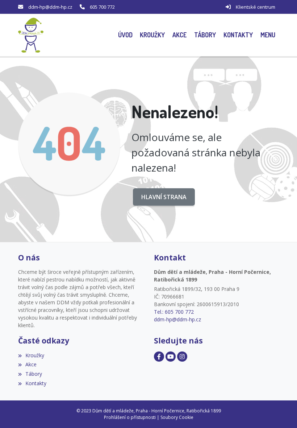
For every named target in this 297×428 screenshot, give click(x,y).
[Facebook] (159, 356)
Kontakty (35, 383)
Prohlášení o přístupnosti (130, 417)
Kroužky (34, 355)
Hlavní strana (164, 197)
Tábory (33, 373)
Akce (31, 364)
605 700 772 (102, 7)
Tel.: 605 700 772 (174, 311)
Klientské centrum (255, 7)
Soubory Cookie (176, 417)
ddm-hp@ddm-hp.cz (50, 7)
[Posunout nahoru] (281, 412)
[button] (267, 35)
